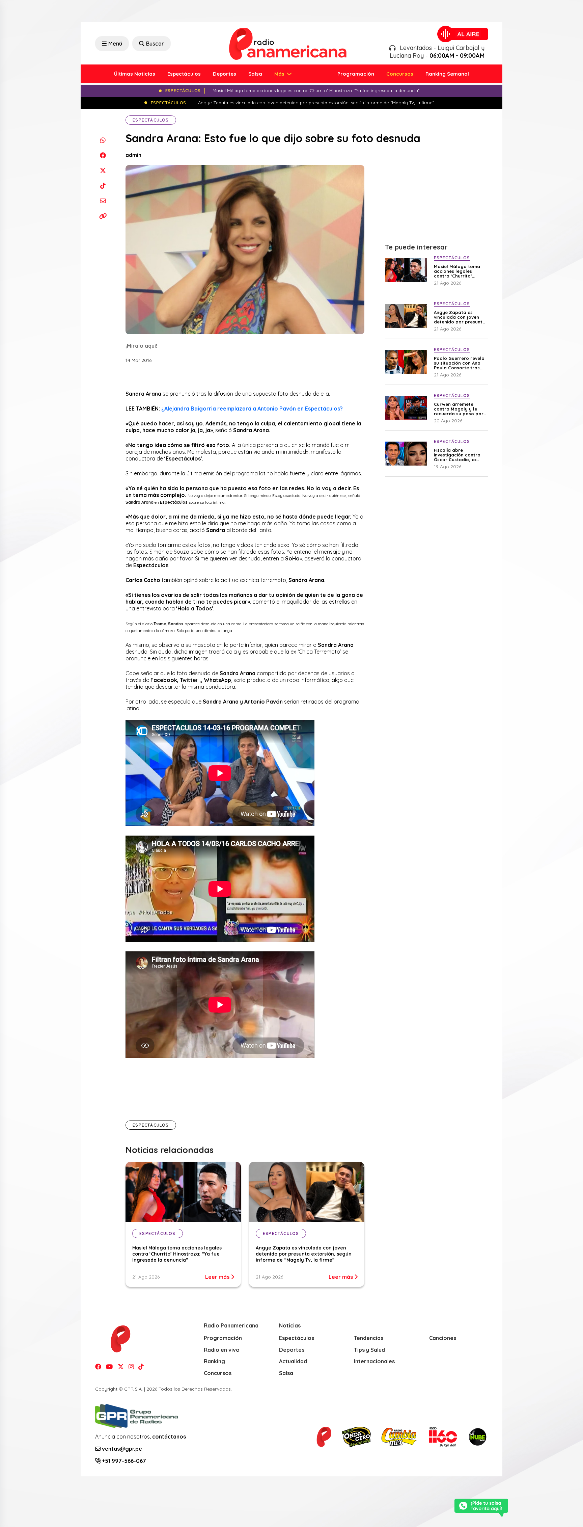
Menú (115, 43)
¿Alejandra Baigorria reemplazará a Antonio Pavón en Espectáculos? (252, 408)
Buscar (155, 43)
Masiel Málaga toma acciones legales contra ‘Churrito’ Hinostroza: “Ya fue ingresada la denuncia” (177, 1254)
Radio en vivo (222, 1349)
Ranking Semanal (447, 74)
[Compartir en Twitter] (102, 170)
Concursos (399, 74)
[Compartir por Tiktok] (102, 185)
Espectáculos (184, 74)
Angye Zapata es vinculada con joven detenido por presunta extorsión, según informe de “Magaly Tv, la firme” (304, 1254)
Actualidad (293, 1361)
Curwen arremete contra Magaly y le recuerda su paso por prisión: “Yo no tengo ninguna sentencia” (458, 409)
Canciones (442, 1338)
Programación (355, 74)
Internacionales (374, 1361)
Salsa (255, 74)
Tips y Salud (369, 1349)
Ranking (214, 1361)
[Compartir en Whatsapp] (102, 140)
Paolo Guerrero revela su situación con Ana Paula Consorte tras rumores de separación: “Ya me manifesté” (459, 363)
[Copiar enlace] (102, 215)
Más (280, 74)
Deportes (224, 74)
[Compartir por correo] (102, 200)
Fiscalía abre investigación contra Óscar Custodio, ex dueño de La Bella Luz (458, 455)
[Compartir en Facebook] (102, 155)
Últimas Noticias (134, 74)
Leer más (218, 1276)
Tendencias (368, 1338)
